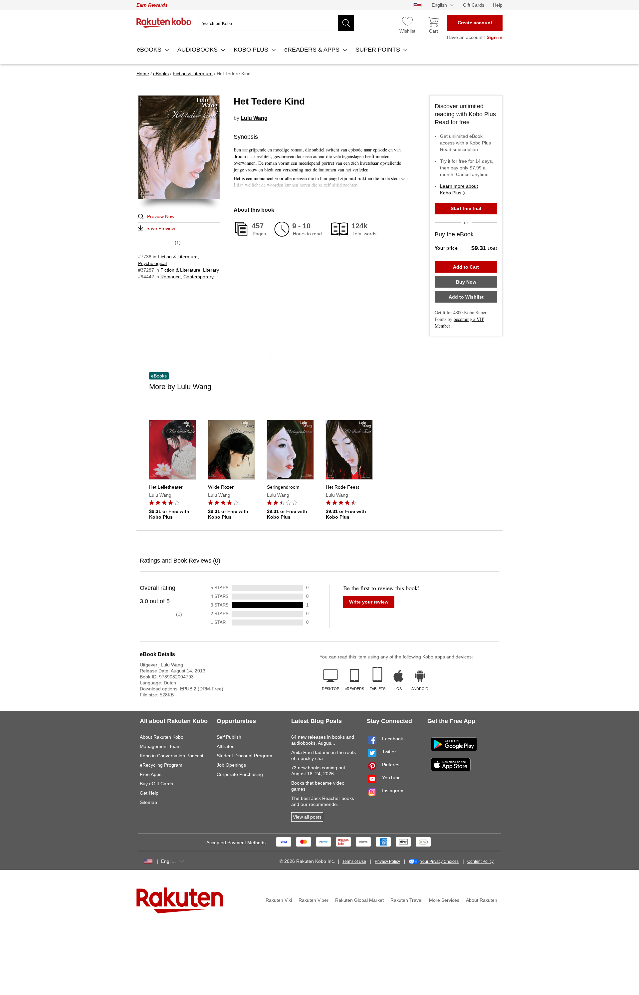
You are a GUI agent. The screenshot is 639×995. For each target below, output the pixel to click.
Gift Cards (473, 5)
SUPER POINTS (378, 49)
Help (498, 5)
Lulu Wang (254, 118)
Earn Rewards (152, 5)
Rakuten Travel (406, 900)
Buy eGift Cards (156, 783)
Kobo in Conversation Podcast (171, 755)
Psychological (152, 263)
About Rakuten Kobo (161, 737)
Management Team (160, 746)
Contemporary (198, 276)
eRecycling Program (161, 765)
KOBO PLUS (252, 49)
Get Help (149, 793)
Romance (170, 276)
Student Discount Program (244, 755)
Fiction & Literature (178, 256)
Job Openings (231, 765)
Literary (211, 270)
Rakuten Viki (279, 900)
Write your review (368, 602)
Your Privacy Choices (439, 861)
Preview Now (160, 216)
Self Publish (229, 737)
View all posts (307, 817)
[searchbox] (276, 23)
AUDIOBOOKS (198, 49)
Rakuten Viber (313, 900)
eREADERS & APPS (312, 49)
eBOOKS (150, 49)
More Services (444, 900)
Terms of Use (354, 861)
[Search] (346, 23)
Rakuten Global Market (359, 900)
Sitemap (148, 802)
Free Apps (150, 774)
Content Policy (480, 861)
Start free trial (466, 208)
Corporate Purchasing (240, 774)
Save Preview (160, 228)
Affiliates (225, 746)
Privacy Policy (387, 861)
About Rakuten (481, 900)
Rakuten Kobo (163, 22)
